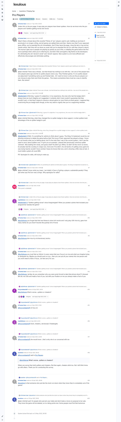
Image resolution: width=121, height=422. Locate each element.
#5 (89, 115)
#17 (89, 336)
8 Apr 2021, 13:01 (36, 38)
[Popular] (2, 12)
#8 (89, 185)
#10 (89, 218)
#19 (89, 380)
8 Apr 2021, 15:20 (36, 271)
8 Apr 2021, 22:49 (37, 336)
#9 (89, 200)
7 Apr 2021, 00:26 (37, 23)
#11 (89, 235)
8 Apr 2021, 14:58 (36, 218)
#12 (89, 251)
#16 (89, 321)
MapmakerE (21, 185)
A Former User (22, 23)
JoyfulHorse (21, 200)
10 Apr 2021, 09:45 (37, 380)
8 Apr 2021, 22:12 (35, 321)
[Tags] (2, 9)
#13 (89, 271)
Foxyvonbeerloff (22, 289)
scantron (20, 352)
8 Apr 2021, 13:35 (36, 133)
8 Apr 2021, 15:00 (36, 235)
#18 (89, 352)
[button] (2, 416)
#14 (89, 289)
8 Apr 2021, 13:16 (36, 69)
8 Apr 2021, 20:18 (38, 289)
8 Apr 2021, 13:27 (36, 115)
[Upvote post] (81, 33)
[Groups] (2, 19)
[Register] (118, 5)
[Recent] (2, 5)
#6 (89, 133)
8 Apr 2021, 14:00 (36, 167)
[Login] (118, 2)
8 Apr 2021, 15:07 (36, 251)
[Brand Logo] (20, 4)
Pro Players (39, 355)
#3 (89, 69)
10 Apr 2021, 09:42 (34, 352)
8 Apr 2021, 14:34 (35, 200)
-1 (84, 33)
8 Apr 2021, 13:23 (36, 93)
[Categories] (2, 2)
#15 (89, 305)
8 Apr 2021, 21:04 (36, 305)
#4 (89, 93)
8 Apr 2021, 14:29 (35, 185)
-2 (84, 85)
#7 (89, 167)
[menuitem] (118, 2)
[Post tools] (88, 33)
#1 (89, 23)
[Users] (2, 16)
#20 (88, 398)
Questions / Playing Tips (27, 19)
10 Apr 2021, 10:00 (34, 398)
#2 (89, 38)
